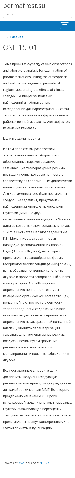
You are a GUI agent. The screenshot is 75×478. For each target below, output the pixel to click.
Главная (16, 37)
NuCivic (44, 463)
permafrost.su (24, 5)
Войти (65, 466)
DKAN (21, 463)
